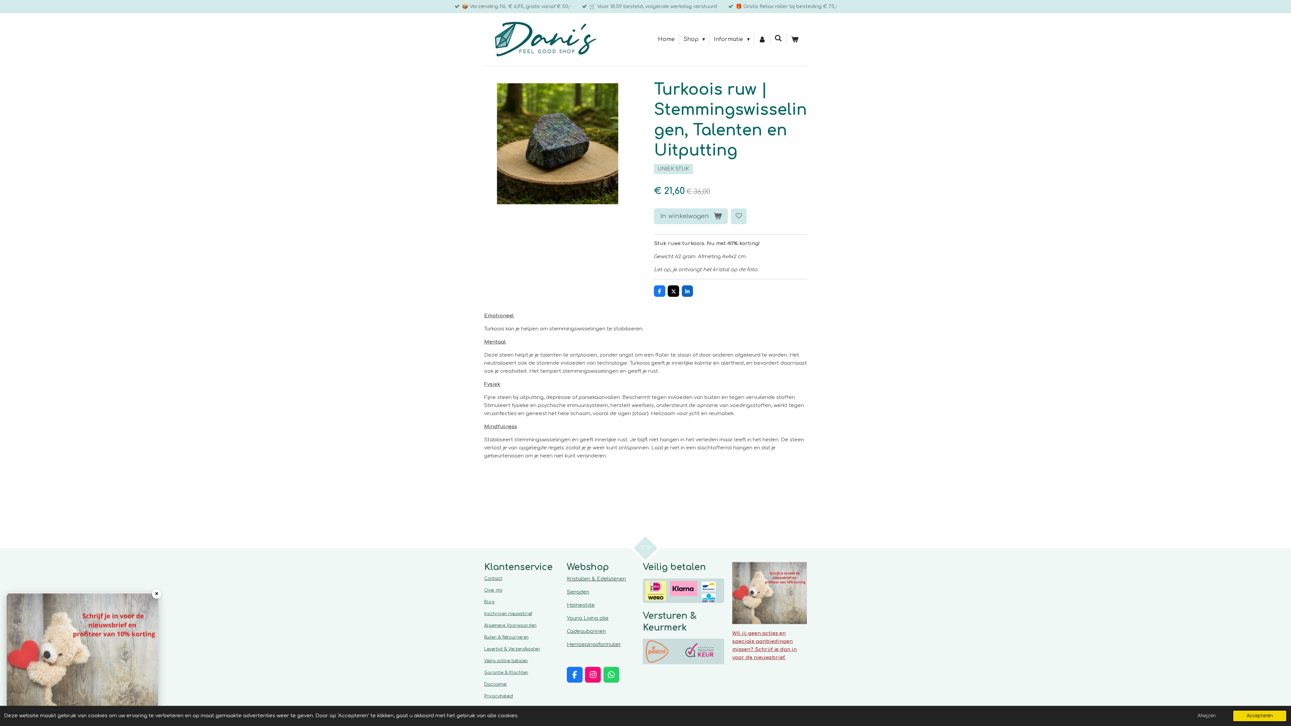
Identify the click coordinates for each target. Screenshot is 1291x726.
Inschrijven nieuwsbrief (508, 613)
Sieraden (578, 592)
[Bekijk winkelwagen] (795, 40)
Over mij (493, 590)
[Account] (762, 40)
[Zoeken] (778, 38)
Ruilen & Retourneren (506, 637)
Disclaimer (495, 684)
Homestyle (581, 605)
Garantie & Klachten (506, 672)
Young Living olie (588, 618)
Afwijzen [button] (1207, 715)
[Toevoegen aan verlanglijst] (739, 216)
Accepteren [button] (1260, 715)
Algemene (510, 625)
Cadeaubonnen (586, 631)
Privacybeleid (498, 696)
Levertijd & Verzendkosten (512, 649)
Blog (489, 602)
